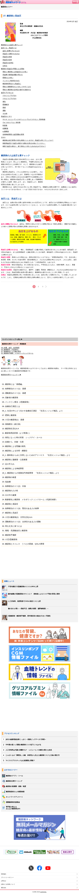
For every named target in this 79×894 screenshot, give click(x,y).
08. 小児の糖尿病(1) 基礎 (13, 420)
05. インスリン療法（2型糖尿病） (16, 402)
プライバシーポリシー (7, 877)
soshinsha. (43, 892)
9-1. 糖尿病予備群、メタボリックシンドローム (17, 353)
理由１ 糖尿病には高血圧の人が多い (15, 72)
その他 (5, 113)
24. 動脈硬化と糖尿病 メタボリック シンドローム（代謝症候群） (30, 499)
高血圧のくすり (6, 116)
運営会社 (3, 887)
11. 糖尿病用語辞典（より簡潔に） (16, 433)
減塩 (4, 101)
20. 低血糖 (6, 482)
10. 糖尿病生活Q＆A (10, 428)
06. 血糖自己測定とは (11, 406)
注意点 (5, 66)
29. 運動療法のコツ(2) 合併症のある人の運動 (21, 522)
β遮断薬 (5, 128)
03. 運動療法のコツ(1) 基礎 (14, 393)
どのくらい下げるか (9, 95)
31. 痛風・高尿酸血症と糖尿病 (14, 530)
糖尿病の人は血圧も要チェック (12, 45)
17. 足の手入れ (8, 464)
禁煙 (4, 107)
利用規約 (3, 874)
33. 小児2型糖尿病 (9, 539)
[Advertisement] (39, 313)
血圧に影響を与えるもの (11, 51)
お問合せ (3, 881)
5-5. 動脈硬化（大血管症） (10, 349)
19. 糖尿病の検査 (9, 477)
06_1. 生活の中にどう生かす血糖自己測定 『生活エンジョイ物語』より (32, 411)
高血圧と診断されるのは (11, 54)
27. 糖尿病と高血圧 (10, 513)
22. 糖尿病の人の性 (10, 491)
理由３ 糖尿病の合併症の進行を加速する (17, 89)
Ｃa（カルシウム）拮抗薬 (11, 122)
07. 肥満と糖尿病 (9, 415)
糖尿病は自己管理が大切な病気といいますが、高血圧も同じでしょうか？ (28, 140)
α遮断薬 (6, 131)
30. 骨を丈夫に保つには (12, 526)
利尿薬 (5, 125)
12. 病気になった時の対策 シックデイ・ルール (22, 437)
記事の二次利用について (8, 884)
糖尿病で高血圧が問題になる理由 (12, 69)
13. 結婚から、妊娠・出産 (13, 442)
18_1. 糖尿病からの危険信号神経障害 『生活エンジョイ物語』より (30, 473)
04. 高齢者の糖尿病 (10, 397)
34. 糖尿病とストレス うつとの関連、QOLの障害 (23, 544)
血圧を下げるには (7, 92)
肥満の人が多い (8, 77)
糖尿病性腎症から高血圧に (12, 83)
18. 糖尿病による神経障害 (13, 468)
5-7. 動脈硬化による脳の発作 (11, 351)
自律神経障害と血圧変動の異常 (13, 134)
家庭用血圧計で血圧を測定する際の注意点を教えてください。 (24, 143)
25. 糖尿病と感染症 (10, 504)
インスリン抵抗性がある (11, 80)
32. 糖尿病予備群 (9, 535)
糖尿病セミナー (7, 7)
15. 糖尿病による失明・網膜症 (14, 451)
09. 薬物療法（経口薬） (12, 424)
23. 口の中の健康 (9, 495)
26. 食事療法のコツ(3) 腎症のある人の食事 (20, 508)
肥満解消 (6, 104)
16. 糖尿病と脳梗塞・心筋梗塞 (14, 459)
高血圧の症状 (7, 60)
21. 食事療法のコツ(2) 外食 (14, 486)
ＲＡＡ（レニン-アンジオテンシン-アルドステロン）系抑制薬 (24, 119)
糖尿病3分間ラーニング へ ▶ (11, 375)
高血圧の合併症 (8, 63)
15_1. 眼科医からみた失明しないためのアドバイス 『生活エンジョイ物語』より (36, 455)
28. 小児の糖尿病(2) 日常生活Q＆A (17, 517)
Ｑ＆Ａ (3, 137)
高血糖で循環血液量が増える (13, 74)
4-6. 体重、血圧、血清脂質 (10, 348)
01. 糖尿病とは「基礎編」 (13, 384)
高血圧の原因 (7, 57)
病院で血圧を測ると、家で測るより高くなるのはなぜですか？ (24, 146)
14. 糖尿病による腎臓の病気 (14, 446)
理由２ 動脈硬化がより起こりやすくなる (17, 86)
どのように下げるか (9, 98)
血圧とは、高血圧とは (8, 48)
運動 (4, 110)
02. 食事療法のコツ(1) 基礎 (14, 389)
